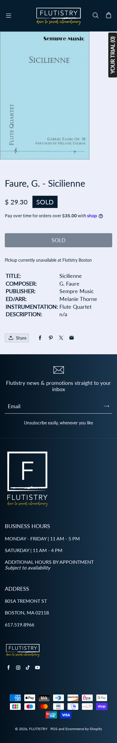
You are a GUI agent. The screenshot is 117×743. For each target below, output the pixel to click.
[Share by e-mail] (71, 338)
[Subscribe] (106, 406)
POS (54, 729)
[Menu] (8, 15)
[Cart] (108, 15)
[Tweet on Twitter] (61, 338)
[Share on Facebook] (40, 338)
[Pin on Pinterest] (50, 338)
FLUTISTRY (38, 729)
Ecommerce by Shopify (83, 729)
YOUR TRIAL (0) (112, 55)
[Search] (95, 15)
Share (21, 337)
